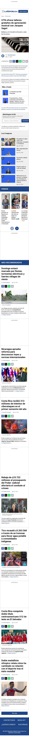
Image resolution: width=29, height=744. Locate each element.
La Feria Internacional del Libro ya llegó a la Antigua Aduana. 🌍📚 (15, 215)
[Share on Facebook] (14, 61)
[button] (23, 11)
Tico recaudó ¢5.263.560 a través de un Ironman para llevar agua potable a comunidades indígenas (14, 536)
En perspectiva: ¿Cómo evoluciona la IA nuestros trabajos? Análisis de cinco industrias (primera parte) (16, 100)
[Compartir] (26, 61)
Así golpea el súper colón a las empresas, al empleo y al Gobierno (22, 141)
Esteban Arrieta (6, 491)
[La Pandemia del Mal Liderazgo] (5, 92)
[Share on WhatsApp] (20, 61)
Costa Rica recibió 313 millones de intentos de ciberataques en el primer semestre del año (14, 405)
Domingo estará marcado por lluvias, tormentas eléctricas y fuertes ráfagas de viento (12, 274)
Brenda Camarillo (7, 412)
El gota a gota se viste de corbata (21, 167)
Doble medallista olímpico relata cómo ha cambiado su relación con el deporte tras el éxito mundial (13, 666)
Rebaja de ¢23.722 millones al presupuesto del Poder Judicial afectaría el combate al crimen (13, 483)
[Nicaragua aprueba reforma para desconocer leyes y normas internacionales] (14, 374)
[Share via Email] (23, 61)
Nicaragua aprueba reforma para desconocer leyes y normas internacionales (13, 353)
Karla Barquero (11, 55)
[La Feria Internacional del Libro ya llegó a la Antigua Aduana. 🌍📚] (15, 201)
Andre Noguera (6, 282)
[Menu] (3, 11)
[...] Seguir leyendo (6, 314)
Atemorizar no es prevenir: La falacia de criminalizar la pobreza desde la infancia (22, 179)
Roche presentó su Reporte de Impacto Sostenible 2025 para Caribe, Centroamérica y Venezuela (5, 217)
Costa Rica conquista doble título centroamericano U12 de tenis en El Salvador (14, 615)
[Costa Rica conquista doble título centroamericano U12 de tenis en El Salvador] (14, 637)
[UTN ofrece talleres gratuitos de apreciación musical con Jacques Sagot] (15, 44)
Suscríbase (23, 725)
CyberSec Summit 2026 (7, 441)
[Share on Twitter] (17, 61)
